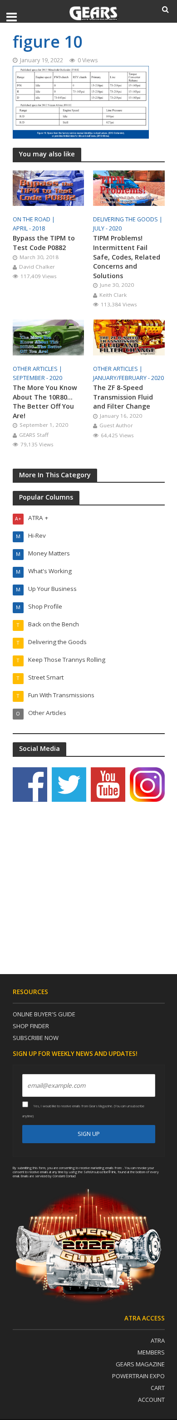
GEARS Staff (34, 434)
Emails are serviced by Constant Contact (48, 1176)
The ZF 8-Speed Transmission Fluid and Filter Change (123, 396)
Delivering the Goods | (128, 219)
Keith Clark (113, 294)
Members (151, 1352)
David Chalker (37, 266)
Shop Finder (31, 1026)
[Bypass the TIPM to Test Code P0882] (48, 187)
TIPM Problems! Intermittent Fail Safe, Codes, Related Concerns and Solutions (126, 257)
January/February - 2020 (128, 378)
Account (151, 1399)
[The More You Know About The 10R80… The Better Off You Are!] (48, 336)
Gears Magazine (140, 1364)
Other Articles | (38, 369)
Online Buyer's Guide (44, 1014)
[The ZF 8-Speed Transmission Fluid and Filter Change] (129, 336)
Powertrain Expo (138, 1376)
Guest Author (116, 425)
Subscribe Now (36, 1038)
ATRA (158, 1340)
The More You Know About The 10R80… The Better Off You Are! (45, 401)
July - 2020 (107, 228)
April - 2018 (29, 228)
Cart (158, 1388)
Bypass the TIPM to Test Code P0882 (44, 243)
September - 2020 (37, 378)
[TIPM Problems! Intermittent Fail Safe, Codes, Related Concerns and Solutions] (129, 187)
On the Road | (34, 219)
